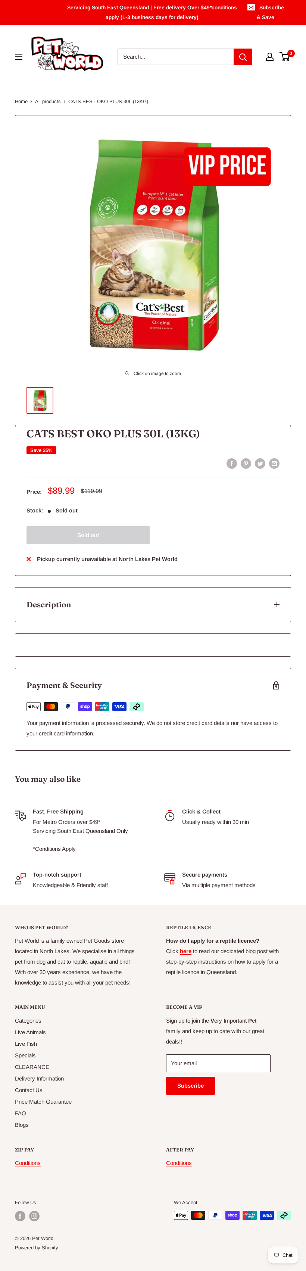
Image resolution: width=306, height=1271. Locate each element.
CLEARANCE (32, 1067)
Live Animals (30, 1032)
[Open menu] (18, 57)
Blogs (22, 1125)
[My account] (270, 57)
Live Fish (26, 1044)
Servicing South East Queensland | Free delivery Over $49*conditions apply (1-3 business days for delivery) (152, 12)
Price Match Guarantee (43, 1101)
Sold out (88, 535)
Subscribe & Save (270, 12)
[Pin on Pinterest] (246, 463)
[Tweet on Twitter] (260, 463)
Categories (28, 1020)
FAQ (20, 1113)
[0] (285, 56)
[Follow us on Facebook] (20, 1216)
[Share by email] (274, 463)
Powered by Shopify (36, 1247)
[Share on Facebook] (232, 463)
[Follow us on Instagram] (34, 1216)
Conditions (28, 1163)
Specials (25, 1055)
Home (21, 101)
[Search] (243, 57)
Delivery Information (39, 1078)
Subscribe (190, 1085)
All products (48, 101)
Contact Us (29, 1090)
